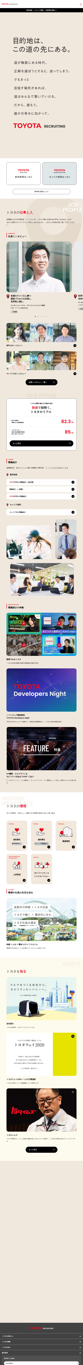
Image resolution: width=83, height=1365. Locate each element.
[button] (35, 316)
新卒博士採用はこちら (41, 191)
